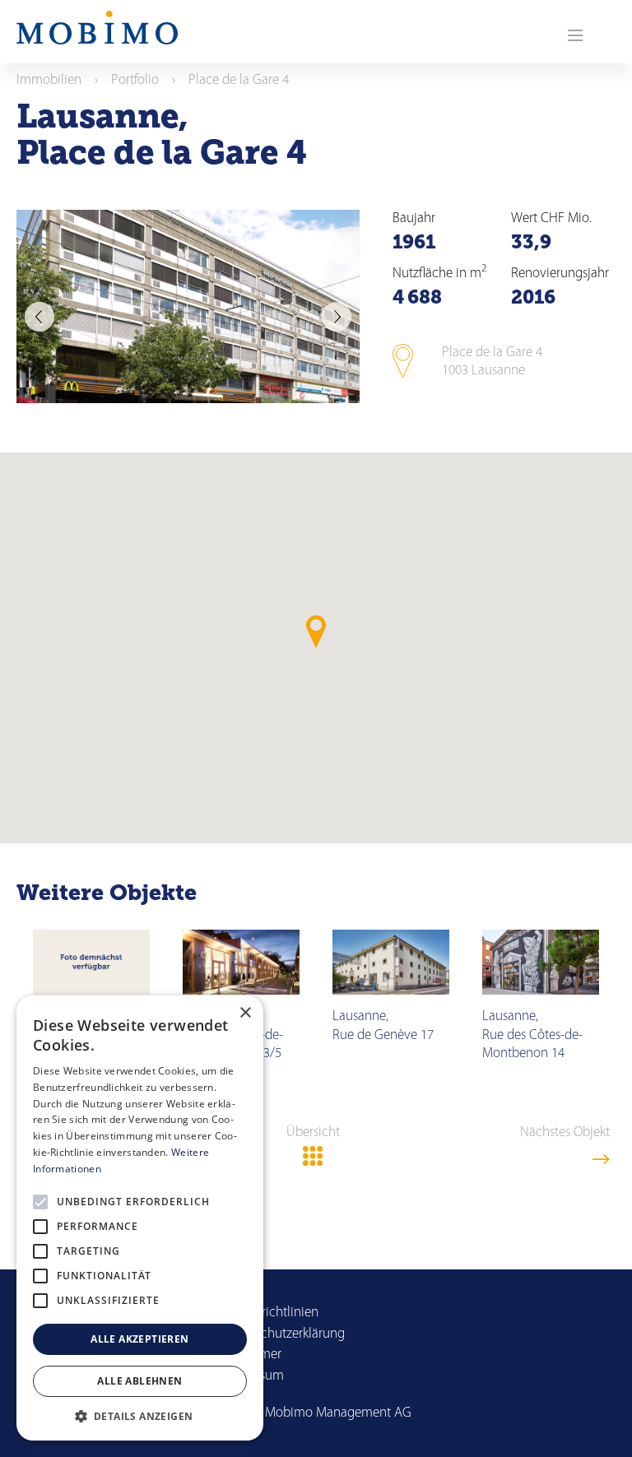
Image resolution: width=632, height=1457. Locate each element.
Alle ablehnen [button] (139, 1381)
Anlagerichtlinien (270, 1313)
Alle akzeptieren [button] (139, 1339)
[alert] (139, 1218)
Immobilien (48, 80)
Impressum (253, 1376)
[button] (140, 1416)
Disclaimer (251, 1355)
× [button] (245, 1013)
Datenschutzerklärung (283, 1334)
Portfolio (135, 80)
